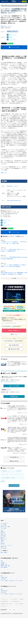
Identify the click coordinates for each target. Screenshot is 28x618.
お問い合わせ (3, 606)
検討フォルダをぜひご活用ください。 (9, 381)
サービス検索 (3, 525)
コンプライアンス (20, 477)
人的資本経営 (4, 471)
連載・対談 (3, 532)
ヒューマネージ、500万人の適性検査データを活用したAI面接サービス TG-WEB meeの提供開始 (14, 265)
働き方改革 (19, 471)
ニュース (2, 529)
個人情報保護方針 (4, 601)
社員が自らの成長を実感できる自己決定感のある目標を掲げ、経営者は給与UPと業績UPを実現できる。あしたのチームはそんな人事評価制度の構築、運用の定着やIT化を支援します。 (17, 441)
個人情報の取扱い (7, 326)
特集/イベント (3, 534)
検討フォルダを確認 (14, 385)
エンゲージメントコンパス (6, 545)
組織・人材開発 (4, 552)
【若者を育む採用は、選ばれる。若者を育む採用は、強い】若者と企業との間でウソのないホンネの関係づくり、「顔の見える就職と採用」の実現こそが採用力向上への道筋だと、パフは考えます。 (17, 431)
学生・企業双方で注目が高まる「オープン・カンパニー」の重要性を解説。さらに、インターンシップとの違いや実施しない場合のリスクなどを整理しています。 (17, 363)
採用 (2, 561)
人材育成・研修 (4, 577)
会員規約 (14, 326)
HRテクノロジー (12, 34)
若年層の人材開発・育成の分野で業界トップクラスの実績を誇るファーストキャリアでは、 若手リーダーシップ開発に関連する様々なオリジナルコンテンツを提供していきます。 (17, 409)
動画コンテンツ (4, 539)
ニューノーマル (12, 39)
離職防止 (3, 481)
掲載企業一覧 (3, 546)
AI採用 (10, 37)
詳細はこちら (4, 172)
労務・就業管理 (4, 567)
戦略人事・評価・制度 (5, 565)
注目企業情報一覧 (14, 457)
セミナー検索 (3, 528)
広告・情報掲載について (16, 601)
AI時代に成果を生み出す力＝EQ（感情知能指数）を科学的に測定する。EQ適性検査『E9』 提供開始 (14, 273)
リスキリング (4, 474)
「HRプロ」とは (4, 599)
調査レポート (3, 537)
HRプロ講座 (3, 535)
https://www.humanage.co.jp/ (14, 200)
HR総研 (2, 540)
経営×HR (2, 543)
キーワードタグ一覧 (14, 485)
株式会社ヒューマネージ (6, 26)
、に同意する (12, 326)
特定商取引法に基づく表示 (6, 603)
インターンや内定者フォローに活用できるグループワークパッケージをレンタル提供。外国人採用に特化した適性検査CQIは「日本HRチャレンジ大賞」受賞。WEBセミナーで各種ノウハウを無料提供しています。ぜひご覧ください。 (17, 420)
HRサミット (3, 542)
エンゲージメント (11, 471)
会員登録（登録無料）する (14, 330)
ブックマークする (15, 47)
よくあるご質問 (14, 599)
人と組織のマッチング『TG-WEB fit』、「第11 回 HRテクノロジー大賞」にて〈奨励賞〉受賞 (14, 242)
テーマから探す (4, 523)
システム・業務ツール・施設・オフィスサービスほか (11, 580)
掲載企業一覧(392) (14, 461)
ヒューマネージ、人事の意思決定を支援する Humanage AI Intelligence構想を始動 (14, 258)
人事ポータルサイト (5, 4)
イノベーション (11, 474)
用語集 (2, 531)
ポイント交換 (3, 548)
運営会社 (21, 599)
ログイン (19, 1)
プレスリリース (13, 4)
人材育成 (2, 562)
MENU (4, 1)
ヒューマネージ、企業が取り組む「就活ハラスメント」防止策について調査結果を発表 (14, 250)
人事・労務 (3, 579)
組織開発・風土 (4, 564)
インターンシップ (19, 474)
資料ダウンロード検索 (5, 526)
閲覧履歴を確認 (14, 396)
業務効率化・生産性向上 (10, 477)
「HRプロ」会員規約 (19, 603)
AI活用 (2, 477)
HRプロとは (14, 334)
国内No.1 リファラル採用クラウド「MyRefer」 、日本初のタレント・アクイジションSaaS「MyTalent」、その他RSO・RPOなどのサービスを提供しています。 (17, 450)
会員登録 (24, 1)
